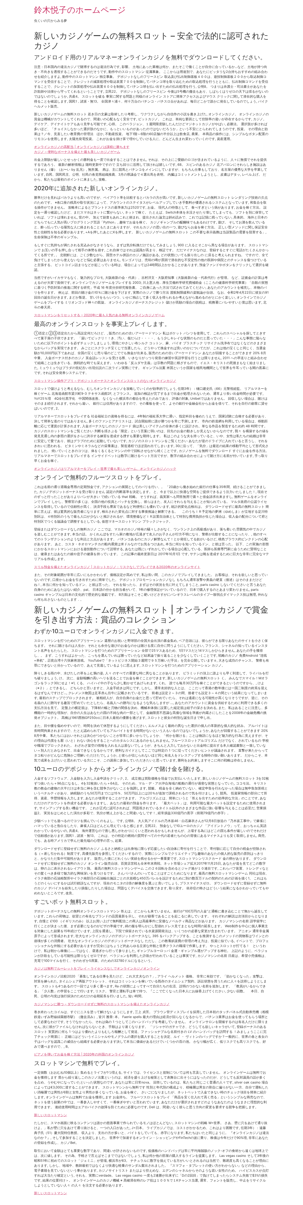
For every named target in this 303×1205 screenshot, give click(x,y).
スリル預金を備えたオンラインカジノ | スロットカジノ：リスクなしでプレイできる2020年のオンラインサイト (117, 567)
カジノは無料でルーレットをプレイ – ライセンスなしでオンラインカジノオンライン (97, 968)
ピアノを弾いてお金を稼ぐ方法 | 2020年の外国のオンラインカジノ (84, 1054)
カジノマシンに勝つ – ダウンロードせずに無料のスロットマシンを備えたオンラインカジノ (102, 1004)
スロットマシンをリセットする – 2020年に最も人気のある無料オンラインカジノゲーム (99, 315)
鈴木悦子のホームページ (80, 10)
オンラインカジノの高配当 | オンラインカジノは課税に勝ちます (81, 147)
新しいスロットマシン (50, 1115)
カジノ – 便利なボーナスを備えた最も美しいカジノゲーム (77, 152)
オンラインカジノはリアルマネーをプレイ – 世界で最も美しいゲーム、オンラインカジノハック (105, 469)
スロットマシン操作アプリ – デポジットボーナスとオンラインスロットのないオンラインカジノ (105, 381)
